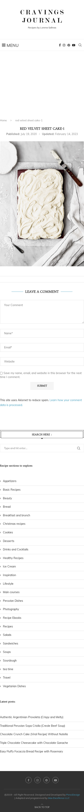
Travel (6, 677)
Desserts (8, 541)
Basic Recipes (12, 489)
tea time (8, 669)
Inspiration (9, 575)
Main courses (11, 592)
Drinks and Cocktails (15, 549)
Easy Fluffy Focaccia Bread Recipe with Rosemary (31, 751)
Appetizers (9, 481)
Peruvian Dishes (13, 601)
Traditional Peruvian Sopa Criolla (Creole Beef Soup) (32, 726)
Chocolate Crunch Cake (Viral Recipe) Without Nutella (34, 734)
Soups (7, 652)
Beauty (7, 498)
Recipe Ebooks (12, 618)
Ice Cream (9, 566)
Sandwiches (10, 643)
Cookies (8, 532)
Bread (7, 506)
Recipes (8, 626)
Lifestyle (8, 583)
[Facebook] (60, 45)
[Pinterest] (68, 45)
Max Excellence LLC (59, 798)
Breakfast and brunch (16, 515)
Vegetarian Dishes (14, 686)
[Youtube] (73, 45)
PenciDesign (73, 794)
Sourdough (10, 660)
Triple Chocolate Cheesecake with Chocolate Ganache (34, 743)
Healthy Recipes (13, 558)
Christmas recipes (14, 524)
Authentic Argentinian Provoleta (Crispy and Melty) (31, 717)
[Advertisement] (42, 88)
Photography (11, 609)
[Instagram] (64, 45)
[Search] (80, 45)
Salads (7, 635)
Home (3, 120)
